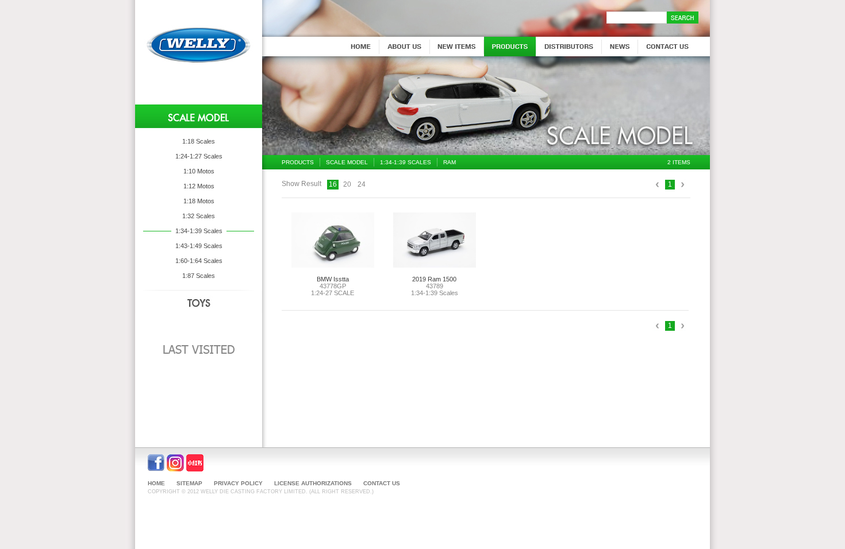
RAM (449, 162)
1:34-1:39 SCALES (405, 162)
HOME (156, 483)
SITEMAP (189, 483)
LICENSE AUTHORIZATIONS (313, 483)
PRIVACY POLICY (238, 483)
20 (347, 184)
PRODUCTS (298, 162)
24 (362, 184)
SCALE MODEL (347, 162)
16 (333, 184)
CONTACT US (381, 483)
